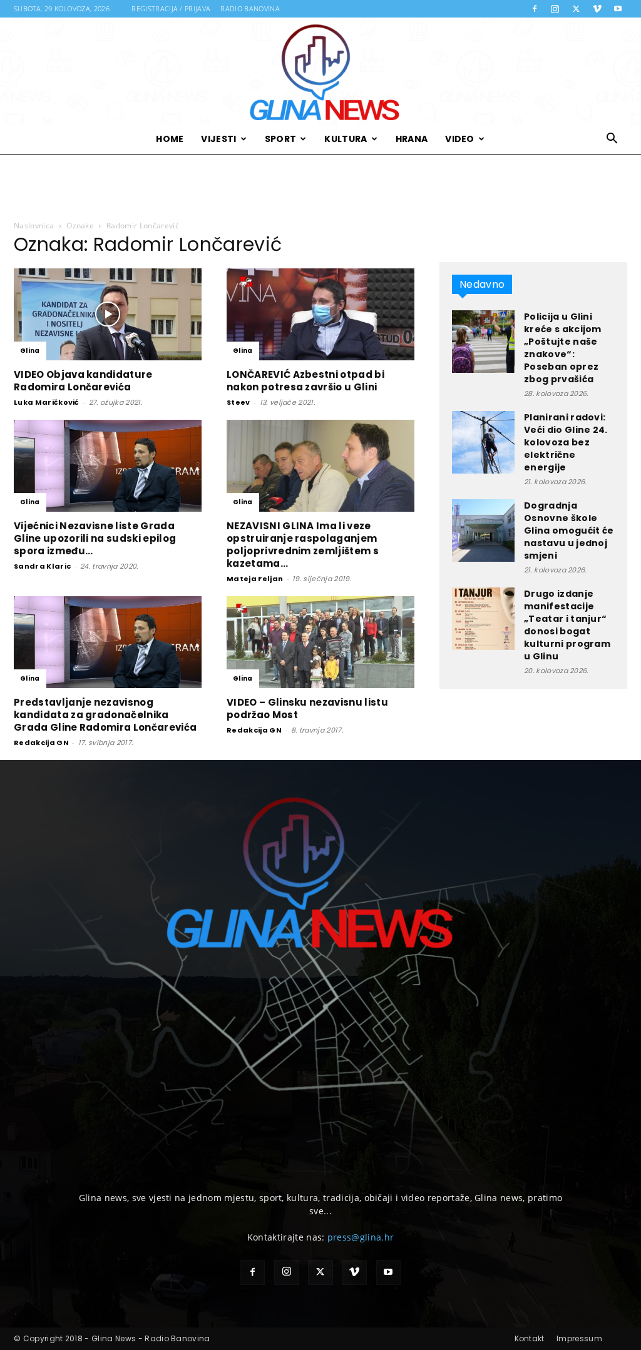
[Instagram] (555, 9)
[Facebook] (534, 9)
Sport (281, 139)
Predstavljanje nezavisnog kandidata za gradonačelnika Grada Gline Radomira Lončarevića (105, 715)
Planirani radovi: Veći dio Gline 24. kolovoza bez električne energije (566, 442)
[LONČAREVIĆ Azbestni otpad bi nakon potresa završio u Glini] (320, 314)
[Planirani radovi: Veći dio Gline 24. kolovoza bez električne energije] (483, 442)
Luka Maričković (46, 402)
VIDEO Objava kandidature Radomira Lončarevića (83, 380)
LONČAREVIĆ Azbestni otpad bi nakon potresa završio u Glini (305, 380)
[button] (612, 140)
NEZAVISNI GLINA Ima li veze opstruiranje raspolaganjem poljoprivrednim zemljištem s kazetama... (303, 544)
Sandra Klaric (42, 566)
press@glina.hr (360, 1237)
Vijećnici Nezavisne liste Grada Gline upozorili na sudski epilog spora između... (95, 538)
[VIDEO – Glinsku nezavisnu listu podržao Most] (320, 642)
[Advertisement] (320, 187)
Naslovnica (34, 225)
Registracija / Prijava (170, 8)
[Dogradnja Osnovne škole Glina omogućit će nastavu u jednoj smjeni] (483, 530)
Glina (30, 350)
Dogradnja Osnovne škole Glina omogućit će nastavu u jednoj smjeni (568, 530)
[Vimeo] (597, 9)
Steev (238, 402)
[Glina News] (320, 71)
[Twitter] (576, 9)
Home (169, 139)
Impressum (579, 1338)
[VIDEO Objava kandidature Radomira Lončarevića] (108, 314)
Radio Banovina (249, 8)
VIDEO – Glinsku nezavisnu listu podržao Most (307, 708)
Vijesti (218, 139)
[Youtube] (617, 9)
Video (459, 139)
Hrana (412, 139)
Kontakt (530, 1338)
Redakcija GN (41, 743)
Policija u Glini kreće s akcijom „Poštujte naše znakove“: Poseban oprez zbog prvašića (563, 347)
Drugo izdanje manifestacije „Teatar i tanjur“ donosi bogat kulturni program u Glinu (567, 624)
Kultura (345, 139)
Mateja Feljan (255, 579)
